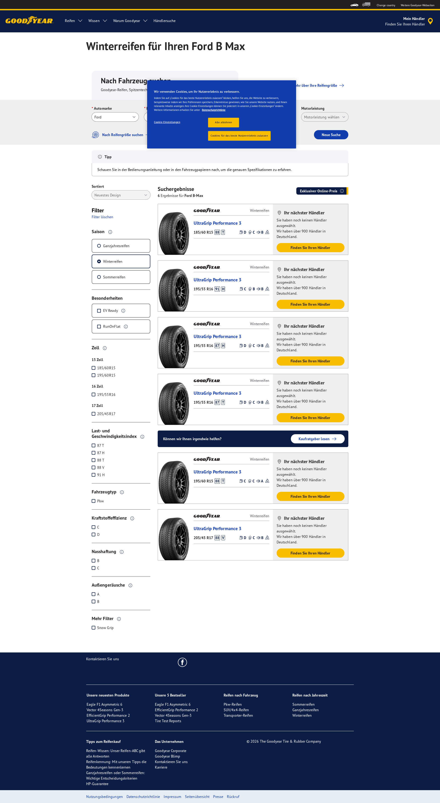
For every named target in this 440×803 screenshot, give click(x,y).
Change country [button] (386, 5)
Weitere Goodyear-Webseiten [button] (417, 5)
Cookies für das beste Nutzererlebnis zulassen (239, 135)
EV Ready (110, 310)
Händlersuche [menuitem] (165, 20)
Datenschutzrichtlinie (214, 110)
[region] (221, 114)
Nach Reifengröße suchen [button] (122, 134)
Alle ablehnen (223, 122)
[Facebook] (182, 662)
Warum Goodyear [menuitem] (126, 20)
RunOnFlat (111, 326)
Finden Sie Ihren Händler (310, 247)
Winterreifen (112, 261)
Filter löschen (102, 217)
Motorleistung (312, 108)
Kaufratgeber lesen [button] (314, 438)
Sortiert (98, 186)
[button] (110, 232)
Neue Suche (331, 134)
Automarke (103, 108)
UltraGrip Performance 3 (217, 223)
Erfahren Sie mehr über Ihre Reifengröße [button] (304, 85)
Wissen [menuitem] (94, 20)
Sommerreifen (114, 277)
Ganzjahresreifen (116, 245)
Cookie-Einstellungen (167, 122)
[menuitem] (354, 4)
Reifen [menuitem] (70, 20)
